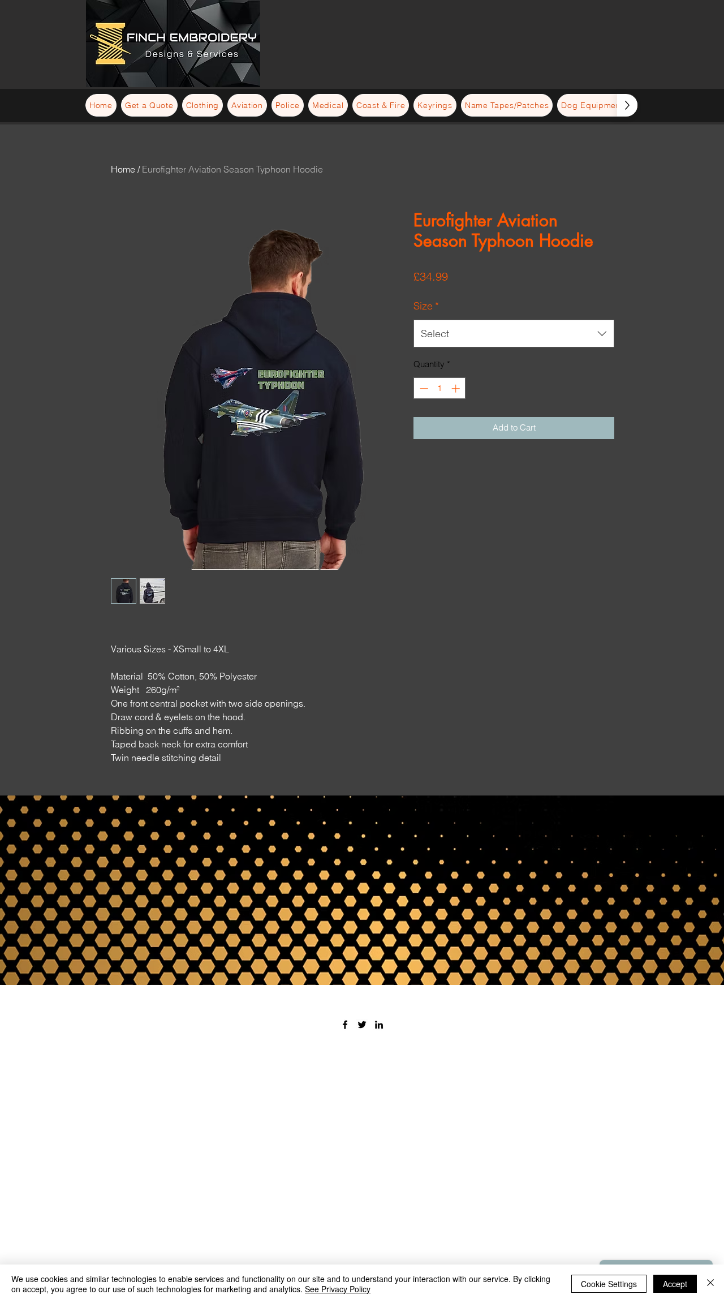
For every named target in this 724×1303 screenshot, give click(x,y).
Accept (675, 1283)
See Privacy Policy (337, 1289)
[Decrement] (422, 388)
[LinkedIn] (379, 1024)
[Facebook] (345, 1024)
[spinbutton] (439, 388)
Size (426, 305)
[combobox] (513, 334)
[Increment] (456, 388)
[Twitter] (362, 1024)
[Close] (710, 1284)
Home (123, 169)
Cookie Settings (609, 1283)
